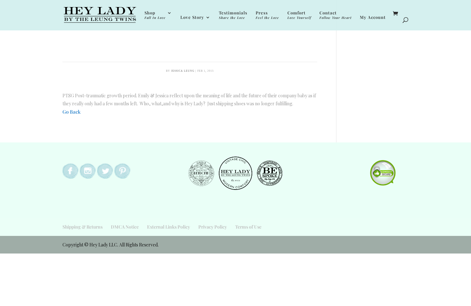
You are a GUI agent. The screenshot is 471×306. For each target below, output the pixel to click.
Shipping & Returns (82, 227)
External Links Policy (168, 227)
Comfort (299, 15)
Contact (335, 15)
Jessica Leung (182, 70)
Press (267, 15)
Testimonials (233, 15)
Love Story (192, 17)
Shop (155, 15)
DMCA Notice (125, 227)
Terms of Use (248, 227)
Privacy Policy (212, 227)
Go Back (71, 112)
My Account (373, 17)
